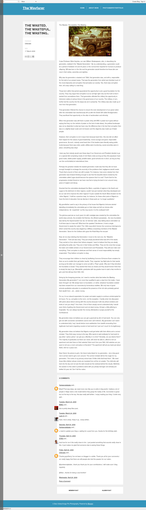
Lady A (61, 416)
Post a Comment (64, 481)
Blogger (90, 504)
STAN (61, 438)
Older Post (106, 490)
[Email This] (26, 56)
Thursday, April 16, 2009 (67, 436)
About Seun (93, 8)
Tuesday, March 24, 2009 (67, 402)
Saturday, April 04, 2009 (67, 424)
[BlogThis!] (28, 56)
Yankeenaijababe (65, 385)
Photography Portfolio (113, 8)
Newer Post (73, 490)
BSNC (61, 405)
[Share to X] (31, 56)
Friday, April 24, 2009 (66, 450)
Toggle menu (1, 255)
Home (82, 8)
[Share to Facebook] (33, 56)
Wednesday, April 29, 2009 (68, 477)
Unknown (62, 452)
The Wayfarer (33, 8)
